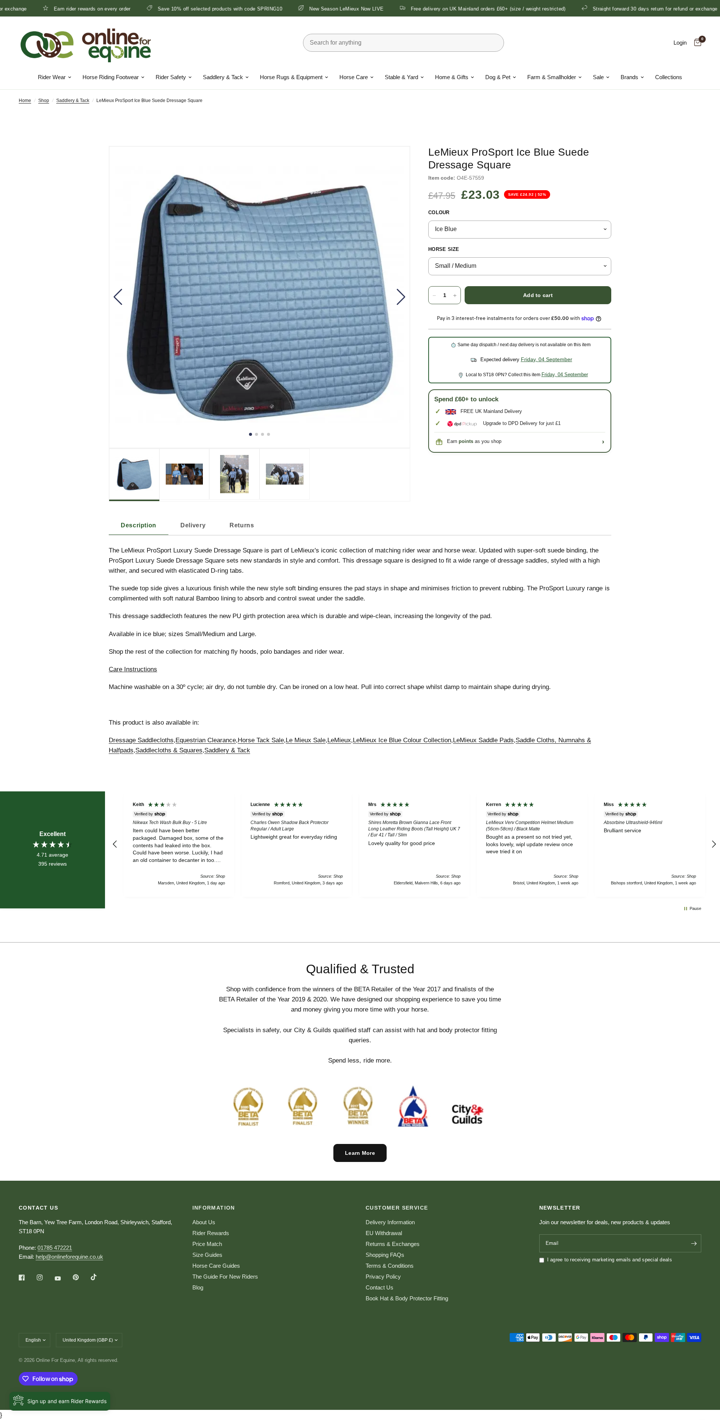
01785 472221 (55, 1247)
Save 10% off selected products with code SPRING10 (166, 8)
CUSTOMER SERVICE (397, 1207)
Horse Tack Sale (261, 740)
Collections (668, 77)
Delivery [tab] (193, 525)
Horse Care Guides (216, 1265)
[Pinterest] (81, 1277)
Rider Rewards (210, 1233)
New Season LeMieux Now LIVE (293, 8)
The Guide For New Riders (225, 1276)
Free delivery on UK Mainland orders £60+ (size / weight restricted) (434, 8)
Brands (629, 77)
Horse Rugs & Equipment (291, 77)
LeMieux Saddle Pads (483, 740)
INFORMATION (213, 1207)
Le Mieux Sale (306, 740)
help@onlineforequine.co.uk (69, 1256)
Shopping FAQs (385, 1255)
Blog (197, 1287)
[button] (118, 297)
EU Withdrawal (384, 1233)
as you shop (480, 441)
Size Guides (207, 1255)
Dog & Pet (497, 77)
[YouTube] (63, 1278)
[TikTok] (99, 1277)
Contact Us (379, 1287)
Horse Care (353, 77)
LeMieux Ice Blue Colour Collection (402, 740)
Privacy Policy (383, 1276)
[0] (695, 43)
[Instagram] (45, 1277)
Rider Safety (171, 77)
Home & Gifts (451, 77)
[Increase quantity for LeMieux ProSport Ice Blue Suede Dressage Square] (454, 295)
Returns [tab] (242, 525)
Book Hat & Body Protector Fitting (407, 1298)
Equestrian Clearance (206, 740)
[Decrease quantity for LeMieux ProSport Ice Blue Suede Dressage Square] (434, 295)
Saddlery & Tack (223, 77)
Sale (598, 77)
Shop (43, 100)
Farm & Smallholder (551, 77)
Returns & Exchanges (393, 1244)
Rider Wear (52, 77)
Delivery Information (390, 1222)
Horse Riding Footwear (110, 77)
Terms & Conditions (390, 1265)
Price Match (207, 1244)
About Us (203, 1222)
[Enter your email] (693, 1243)
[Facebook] (27, 1277)
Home (25, 100)
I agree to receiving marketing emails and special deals (609, 1259)
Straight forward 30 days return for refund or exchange (601, 8)
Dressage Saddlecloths (141, 740)
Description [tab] (138, 525)
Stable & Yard (401, 77)
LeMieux (339, 740)
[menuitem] (54, 77)
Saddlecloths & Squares (168, 750)
